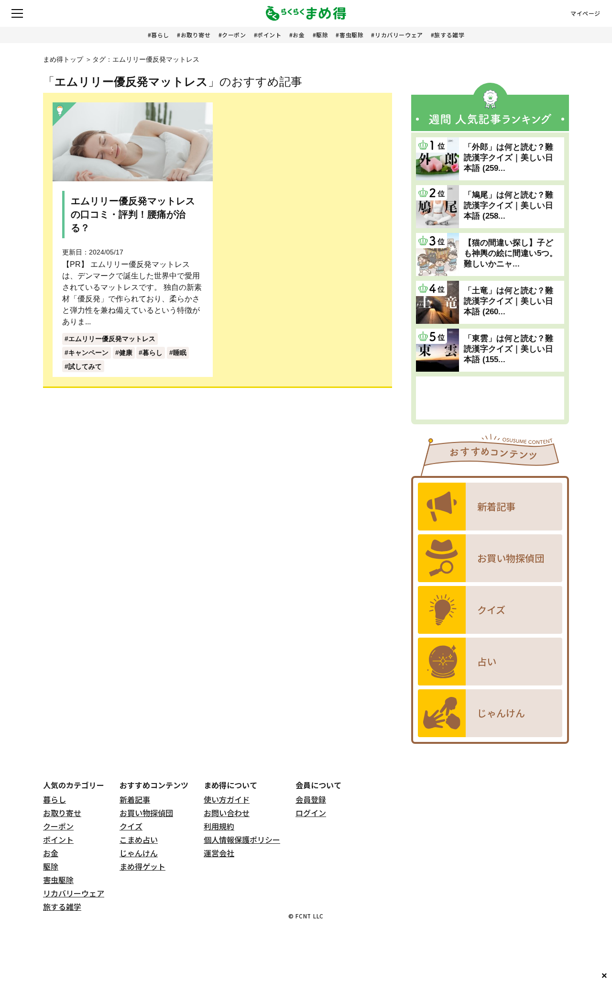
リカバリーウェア (399, 35)
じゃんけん (139, 853)
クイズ (131, 826)
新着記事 (135, 799)
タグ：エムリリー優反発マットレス (145, 59)
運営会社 (219, 853)
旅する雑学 (449, 35)
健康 (125, 352)
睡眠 (179, 352)
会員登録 (310, 799)
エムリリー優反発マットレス (111, 338)
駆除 (322, 35)
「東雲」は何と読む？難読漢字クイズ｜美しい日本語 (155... (508, 349)
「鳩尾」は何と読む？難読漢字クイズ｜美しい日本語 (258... (508, 205)
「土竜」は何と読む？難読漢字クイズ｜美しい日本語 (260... (508, 301)
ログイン (310, 812)
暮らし (160, 35)
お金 (299, 35)
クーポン (234, 35)
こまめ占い (139, 839)
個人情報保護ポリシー (242, 839)
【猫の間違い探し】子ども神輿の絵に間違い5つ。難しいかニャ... (510, 253)
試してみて (85, 366)
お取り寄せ (196, 35)
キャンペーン (88, 352)
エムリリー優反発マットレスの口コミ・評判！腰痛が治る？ (133, 214)
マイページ (585, 13)
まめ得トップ (63, 59)
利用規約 (219, 826)
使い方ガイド (227, 799)
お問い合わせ (227, 812)
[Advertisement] (490, 398)
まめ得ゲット (142, 866)
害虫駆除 (351, 35)
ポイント (269, 35)
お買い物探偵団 (146, 812)
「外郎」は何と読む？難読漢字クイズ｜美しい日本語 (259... (508, 158)
